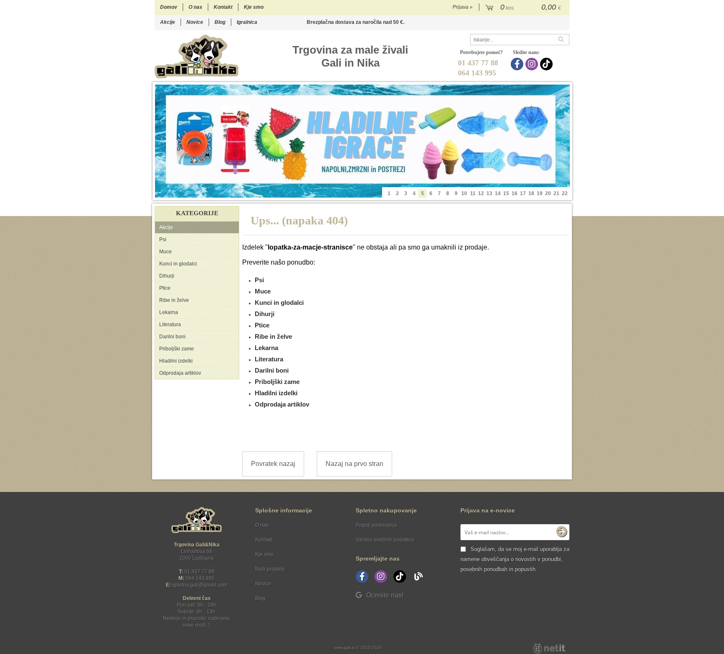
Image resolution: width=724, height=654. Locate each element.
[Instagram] (532, 64)
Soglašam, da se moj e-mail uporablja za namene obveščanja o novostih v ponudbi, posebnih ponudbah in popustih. (514, 559)
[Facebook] (518, 64)
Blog (220, 22)
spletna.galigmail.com (199, 585)
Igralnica (247, 22)
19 (540, 193)
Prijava (462, 7)
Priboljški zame (176, 349)
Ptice (165, 288)
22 (565, 193)
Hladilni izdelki (176, 361)
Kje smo (254, 7)
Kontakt (223, 7)
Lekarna (168, 312)
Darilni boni (172, 337)
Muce (165, 252)
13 (489, 193)
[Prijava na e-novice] (561, 532)
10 (464, 193)
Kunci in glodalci (178, 264)
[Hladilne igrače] (362, 141)
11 (473, 193)
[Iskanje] (563, 39)
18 (531, 193)
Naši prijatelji (270, 569)
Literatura (170, 324)
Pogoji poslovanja (376, 525)
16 (514, 193)
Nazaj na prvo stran (354, 463)
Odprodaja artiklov (180, 373)
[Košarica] (524, 7)
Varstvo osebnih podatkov (385, 540)
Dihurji (166, 276)
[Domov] (196, 56)
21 (556, 193)
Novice (194, 22)
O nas (195, 7)
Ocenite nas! (384, 595)
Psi (162, 239)
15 (506, 193)
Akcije (167, 22)
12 (481, 193)
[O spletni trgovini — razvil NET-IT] (549, 649)
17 (523, 193)
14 (498, 193)
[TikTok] (547, 64)
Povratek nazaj (273, 463)
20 (548, 193)
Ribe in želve (174, 300)
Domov (168, 7)
